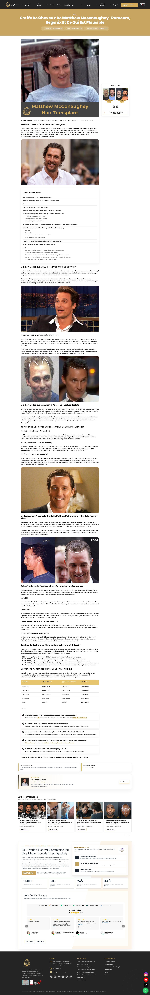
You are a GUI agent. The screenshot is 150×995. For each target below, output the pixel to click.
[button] (26, 926)
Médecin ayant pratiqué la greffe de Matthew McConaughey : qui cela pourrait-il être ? (50, 224)
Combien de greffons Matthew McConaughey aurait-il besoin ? (42, 241)
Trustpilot (40, 941)
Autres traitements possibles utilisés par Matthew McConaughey (43, 228)
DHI (24, 446)
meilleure (93, 341)
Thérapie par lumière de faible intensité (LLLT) (38, 235)
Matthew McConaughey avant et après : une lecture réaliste (42, 210)
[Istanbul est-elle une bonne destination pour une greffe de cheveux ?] (32, 810)
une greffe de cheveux (79, 718)
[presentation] (113, 106)
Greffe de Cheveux (39, 4)
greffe (76, 128)
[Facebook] (51, 976)
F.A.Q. (24, 248)
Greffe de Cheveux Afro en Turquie (86, 974)
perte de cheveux (77, 592)
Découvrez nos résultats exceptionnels (116, 113)
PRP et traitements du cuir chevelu (35, 237)
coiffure (51, 349)
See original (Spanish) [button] (60, 925)
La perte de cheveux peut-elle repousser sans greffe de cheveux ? (89, 822)
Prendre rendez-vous (128, 4)
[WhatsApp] (145, 990)
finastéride (26, 614)
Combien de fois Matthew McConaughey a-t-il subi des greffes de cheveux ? (47, 255)
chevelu (91, 130)
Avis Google (29, 941)
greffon (39, 675)
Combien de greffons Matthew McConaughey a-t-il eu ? (41, 259)
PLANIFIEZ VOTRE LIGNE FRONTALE (28, 873)
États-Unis (45, 681)
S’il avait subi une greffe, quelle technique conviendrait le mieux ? (43, 214)
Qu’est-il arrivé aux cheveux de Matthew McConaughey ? (41, 252)
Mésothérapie (80, 977)
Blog (114, 5)
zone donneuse (26, 439)
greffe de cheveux (78, 271)
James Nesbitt (69, 743)
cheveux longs (64, 460)
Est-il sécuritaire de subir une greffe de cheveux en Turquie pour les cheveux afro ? (117, 822)
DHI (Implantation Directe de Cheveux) (36, 218)
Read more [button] (80, 927)
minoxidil (25, 602)
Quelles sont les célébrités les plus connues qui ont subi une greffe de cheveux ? (48, 257)
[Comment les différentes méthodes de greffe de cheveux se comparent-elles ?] (60, 810)
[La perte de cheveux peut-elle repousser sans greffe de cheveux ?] (89, 810)
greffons (72, 437)
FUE (24, 435)
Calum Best (60, 743)
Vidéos (52, 5)
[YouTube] (146, 979)
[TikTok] (146, 985)
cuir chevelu (55, 458)
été (38, 718)
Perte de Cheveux (88, 4)
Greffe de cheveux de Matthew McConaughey (37, 197)
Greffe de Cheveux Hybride (84, 967)
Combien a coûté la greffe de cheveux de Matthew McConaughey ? (44, 250)
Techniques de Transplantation (69, 4)
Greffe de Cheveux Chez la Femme (86, 969)
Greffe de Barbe (109, 964)
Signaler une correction (89, 767)
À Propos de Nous (15, 4)
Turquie (83, 681)
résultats (73, 421)
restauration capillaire (89, 343)
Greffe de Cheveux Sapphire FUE (86, 961)
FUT (24, 458)
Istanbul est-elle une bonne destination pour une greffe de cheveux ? (30, 822)
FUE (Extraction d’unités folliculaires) (35, 216)
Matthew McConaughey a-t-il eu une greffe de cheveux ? (41, 200)
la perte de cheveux (91, 627)
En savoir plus (24, 829)
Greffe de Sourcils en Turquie (112, 967)
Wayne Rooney (30, 743)
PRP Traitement (81, 980)
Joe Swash (53, 743)
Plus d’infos (124, 781)
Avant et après (28, 4)
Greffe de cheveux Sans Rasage (85, 972)
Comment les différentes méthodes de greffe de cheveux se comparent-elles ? (60, 822)
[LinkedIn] (63, 976)
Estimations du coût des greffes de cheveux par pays (39, 244)
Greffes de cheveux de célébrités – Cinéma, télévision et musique (64, 757)
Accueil (23, 120)
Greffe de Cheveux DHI (83, 964)
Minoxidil (27, 230)
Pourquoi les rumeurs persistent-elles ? (35, 207)
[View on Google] (28, 932)
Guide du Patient (102, 4)
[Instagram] (146, 974)
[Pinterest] (70, 976)
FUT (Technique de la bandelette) (34, 221)
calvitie (78, 614)
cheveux (84, 128)
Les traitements (62, 419)
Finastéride (28, 233)
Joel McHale (45, 743)
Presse (59, 5)
